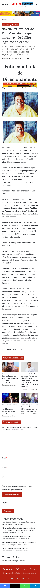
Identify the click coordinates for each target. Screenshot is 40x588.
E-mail (4, 467)
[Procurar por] (37, 5)
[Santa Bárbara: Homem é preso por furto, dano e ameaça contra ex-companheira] (10, 367)
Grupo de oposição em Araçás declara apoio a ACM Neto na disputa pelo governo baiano (29, 408)
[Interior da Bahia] (22, 4)
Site (3, 477)
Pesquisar (5, 502)
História (15, 24)
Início (5, 19)
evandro (6, 58)
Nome (4, 458)
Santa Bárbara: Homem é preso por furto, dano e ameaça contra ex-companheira (10, 378)
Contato (33, 569)
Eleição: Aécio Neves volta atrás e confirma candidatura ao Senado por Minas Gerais (10, 409)
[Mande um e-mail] (9, 58)
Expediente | (9, 569)
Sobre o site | (22, 569)
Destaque (12, 19)
